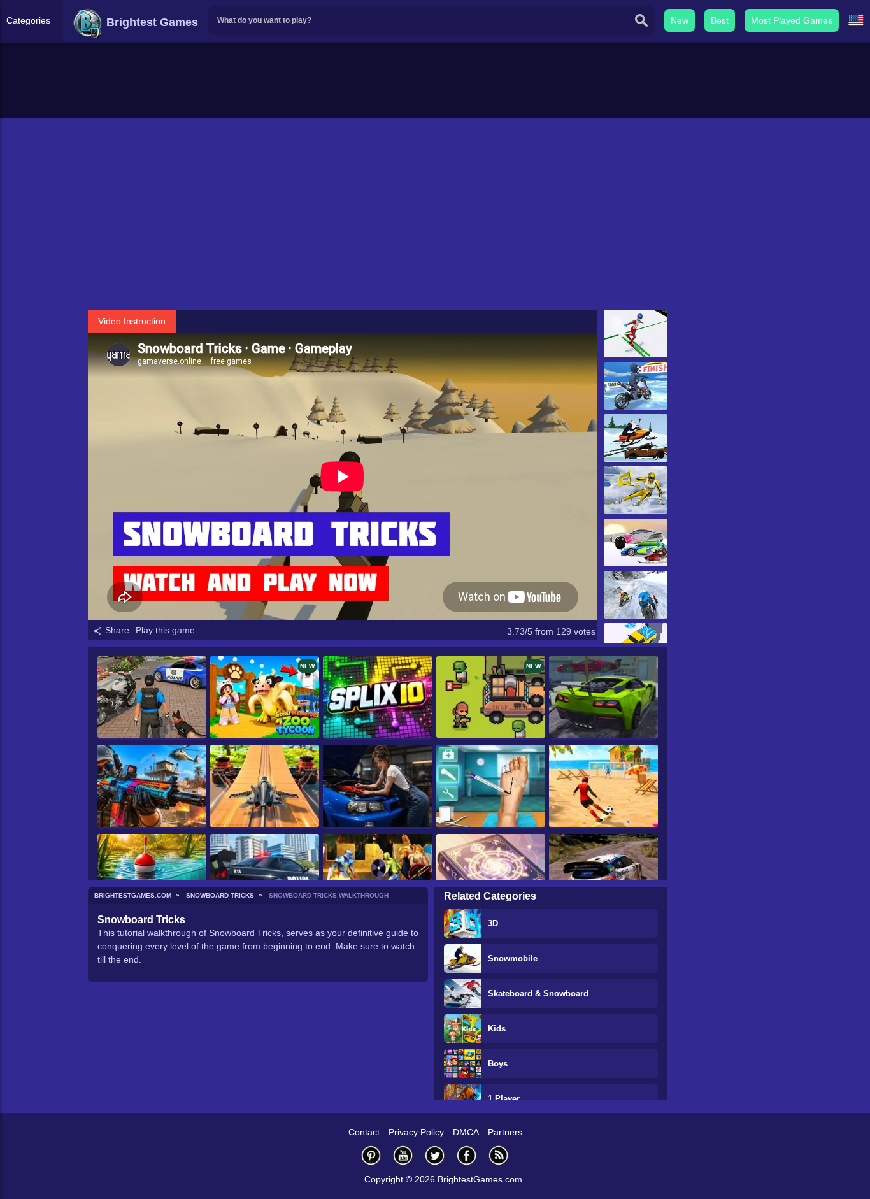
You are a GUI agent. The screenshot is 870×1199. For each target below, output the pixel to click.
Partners (505, 1132)
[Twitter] (435, 1155)
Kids (497, 1028)
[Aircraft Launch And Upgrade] (264, 786)
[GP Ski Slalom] (635, 490)
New (679, 20)
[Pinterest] (371, 1155)
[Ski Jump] (635, 333)
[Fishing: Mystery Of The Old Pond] (151, 875)
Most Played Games (791, 20)
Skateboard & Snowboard (538, 993)
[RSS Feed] (498, 1155)
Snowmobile (513, 958)
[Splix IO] (377, 698)
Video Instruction (132, 321)
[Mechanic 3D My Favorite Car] (377, 786)
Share (116, 630)
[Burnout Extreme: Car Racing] (603, 698)
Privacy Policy (416, 1132)
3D (493, 923)
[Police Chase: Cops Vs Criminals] (264, 875)
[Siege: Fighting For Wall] (377, 875)
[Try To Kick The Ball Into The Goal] (603, 786)
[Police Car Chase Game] (151, 698)
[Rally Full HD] (603, 875)
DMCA (466, 1132)
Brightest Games (150, 22)
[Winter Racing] (635, 542)
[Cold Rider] (635, 595)
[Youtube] (403, 1155)
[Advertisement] (435, 214)
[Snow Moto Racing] (635, 386)
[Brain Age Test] (490, 875)
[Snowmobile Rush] (635, 438)
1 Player (504, 1098)
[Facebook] (466, 1155)
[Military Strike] (151, 786)
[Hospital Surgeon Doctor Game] (490, 786)
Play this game (165, 630)
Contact (364, 1132)
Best (720, 20)
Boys (498, 1063)
